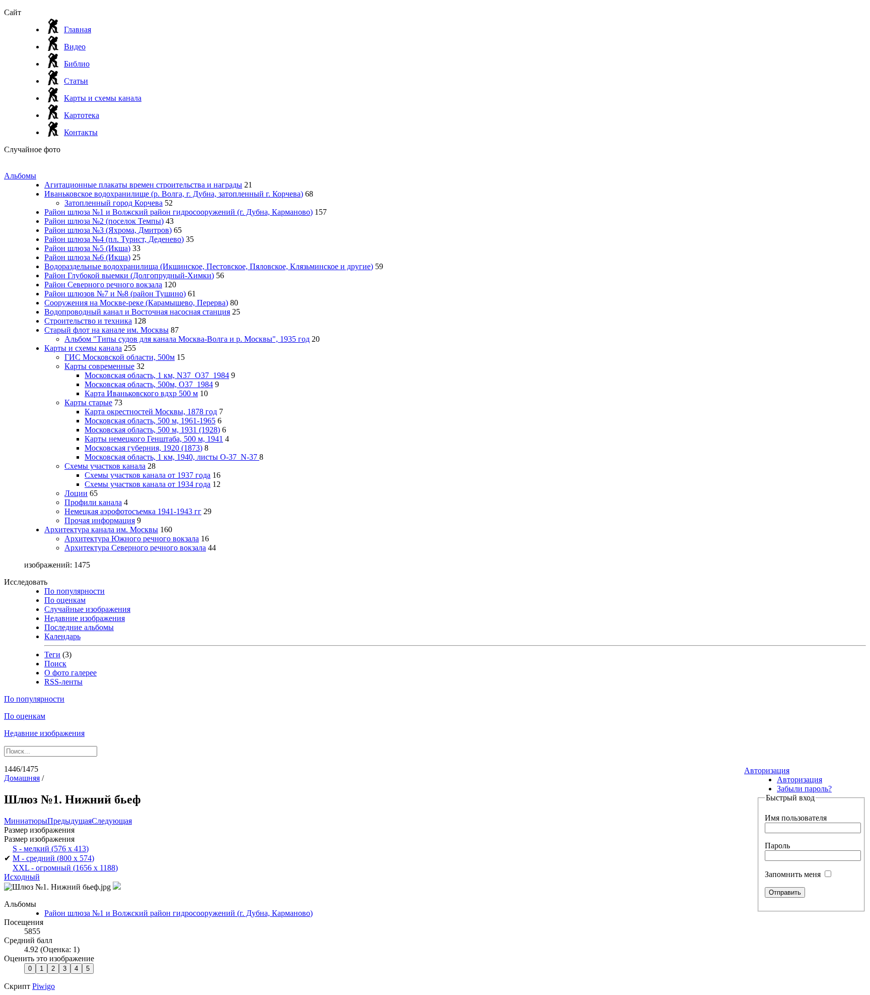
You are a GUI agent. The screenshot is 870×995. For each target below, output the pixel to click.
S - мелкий (51, 848)
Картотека (81, 115)
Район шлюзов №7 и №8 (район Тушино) (115, 293)
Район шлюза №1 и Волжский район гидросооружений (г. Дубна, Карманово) (178, 212)
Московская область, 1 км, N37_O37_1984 (157, 375)
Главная (77, 29)
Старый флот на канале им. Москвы (106, 330)
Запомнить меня (794, 874)
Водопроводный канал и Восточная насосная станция (137, 311)
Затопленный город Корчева (113, 203)
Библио (77, 63)
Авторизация (766, 770)
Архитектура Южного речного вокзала (131, 538)
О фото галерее (70, 672)
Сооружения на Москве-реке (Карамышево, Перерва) (136, 302)
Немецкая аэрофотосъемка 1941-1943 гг (132, 511)
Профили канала (93, 502)
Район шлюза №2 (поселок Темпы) (104, 221)
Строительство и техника (88, 321)
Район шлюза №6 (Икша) (87, 257)
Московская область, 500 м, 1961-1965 (150, 420)
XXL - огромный (65, 867)
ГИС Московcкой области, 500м (119, 357)
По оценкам (65, 600)
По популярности (74, 591)
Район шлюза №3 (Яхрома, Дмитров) (108, 230)
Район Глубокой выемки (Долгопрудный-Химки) (129, 275)
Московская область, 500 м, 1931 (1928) (152, 429)
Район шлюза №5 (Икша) (87, 248)
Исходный (22, 877)
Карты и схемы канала (102, 98)
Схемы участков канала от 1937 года (147, 475)
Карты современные (99, 366)
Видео (75, 46)
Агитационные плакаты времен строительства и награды (143, 184)
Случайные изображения (87, 609)
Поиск (55, 663)
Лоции (76, 493)
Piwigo (43, 986)
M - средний (53, 858)
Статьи (76, 81)
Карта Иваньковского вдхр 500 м (141, 393)
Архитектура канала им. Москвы (101, 529)
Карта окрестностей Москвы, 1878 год (151, 411)
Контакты (81, 132)
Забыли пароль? (804, 788)
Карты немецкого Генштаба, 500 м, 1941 (154, 438)
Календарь (62, 636)
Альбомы (20, 175)
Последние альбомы (79, 627)
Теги (52, 654)
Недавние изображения (84, 618)
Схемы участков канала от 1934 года (147, 484)
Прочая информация (99, 520)
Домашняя (22, 778)
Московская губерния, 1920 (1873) (143, 448)
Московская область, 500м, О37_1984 (149, 384)
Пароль (777, 845)
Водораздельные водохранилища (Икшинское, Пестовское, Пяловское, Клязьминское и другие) (208, 266)
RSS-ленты (63, 681)
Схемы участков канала (105, 466)
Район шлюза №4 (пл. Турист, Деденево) (114, 239)
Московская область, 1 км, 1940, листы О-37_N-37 (172, 457)
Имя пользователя (796, 818)
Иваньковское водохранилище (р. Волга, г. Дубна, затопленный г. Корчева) (173, 194)
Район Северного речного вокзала (103, 284)
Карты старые (88, 402)
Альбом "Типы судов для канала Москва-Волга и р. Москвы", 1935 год (187, 339)
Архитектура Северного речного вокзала (135, 547)
